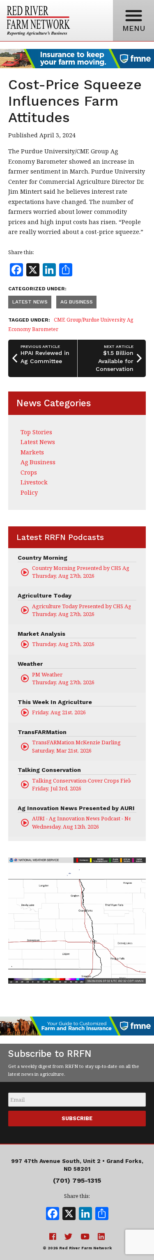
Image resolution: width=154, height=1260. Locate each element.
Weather (30, 663)
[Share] (102, 1214)
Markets (32, 452)
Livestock (34, 482)
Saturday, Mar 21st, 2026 (76, 746)
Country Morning (42, 557)
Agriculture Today (44, 595)
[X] (69, 1214)
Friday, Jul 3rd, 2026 (81, 784)
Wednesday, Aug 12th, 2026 (81, 822)
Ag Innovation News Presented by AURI (76, 808)
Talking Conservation (49, 770)
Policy (29, 492)
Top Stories (36, 432)
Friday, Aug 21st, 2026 (59, 712)
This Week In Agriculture (55, 702)
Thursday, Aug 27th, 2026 (81, 571)
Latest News (30, 302)
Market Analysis (41, 633)
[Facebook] (52, 1214)
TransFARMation (42, 732)
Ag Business (76, 302)
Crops (29, 472)
